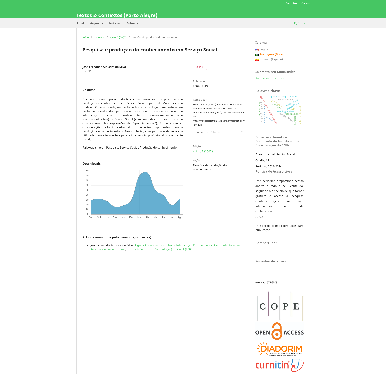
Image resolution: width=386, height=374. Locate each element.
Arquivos (96, 23)
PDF (201, 67)
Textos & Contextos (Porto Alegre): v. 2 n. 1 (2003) (160, 249)
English (265, 49)
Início (85, 37)
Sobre (131, 23)
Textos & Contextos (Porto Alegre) (116, 15)
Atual (80, 23)
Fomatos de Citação (208, 132)
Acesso (305, 3)
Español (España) (271, 59)
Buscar (302, 23)
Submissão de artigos (269, 78)
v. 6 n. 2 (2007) (118, 37)
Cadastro (291, 3)
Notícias (114, 23)
